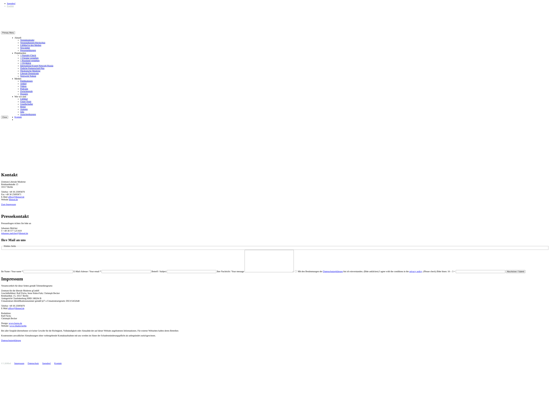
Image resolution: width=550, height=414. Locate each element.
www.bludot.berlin (17, 326)
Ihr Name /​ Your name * (12, 271)
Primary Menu (8, 33)
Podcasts (24, 89)
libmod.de (13, 199)
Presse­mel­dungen (28, 50)
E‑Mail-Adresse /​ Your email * (87, 271)
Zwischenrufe (26, 91)
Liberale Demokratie (29, 73)
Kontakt (18, 117)
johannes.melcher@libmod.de (14, 233)
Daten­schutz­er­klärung (333, 271)
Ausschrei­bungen (28, 114)
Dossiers (24, 94)
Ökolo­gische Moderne (30, 71)
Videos (23, 86)
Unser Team (25, 101)
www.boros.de (15, 323)
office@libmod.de (16, 197)
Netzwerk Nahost (28, 76)
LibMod (24, 99)
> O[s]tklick (25, 63)
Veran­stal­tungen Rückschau (32, 43)
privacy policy (415, 271)
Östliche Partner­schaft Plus (32, 68)
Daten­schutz (33, 363)
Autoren (24, 109)
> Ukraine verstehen (29, 58)
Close (4, 117)
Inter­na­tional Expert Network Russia (36, 66)
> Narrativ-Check (28, 55)
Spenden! (11, 3)
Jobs (22, 112)
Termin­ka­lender (27, 40)
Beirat (23, 107)
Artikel (23, 83)
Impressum (19, 363)
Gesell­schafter (26, 104)
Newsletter (25, 48)
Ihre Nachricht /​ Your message (231, 271)
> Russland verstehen (30, 60)
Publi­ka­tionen (26, 81)
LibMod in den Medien (30, 45)
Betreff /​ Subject (159, 271)
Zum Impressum (8, 204)
